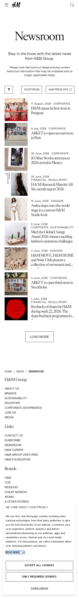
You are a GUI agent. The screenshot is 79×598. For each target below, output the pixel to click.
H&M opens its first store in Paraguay (50, 110)
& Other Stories (17, 501)
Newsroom (13, 445)
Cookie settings (39, 588)
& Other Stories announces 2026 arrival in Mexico (50, 160)
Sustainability (16, 398)
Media (9, 417)
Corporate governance (23, 407)
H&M (8, 477)
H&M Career (14, 449)
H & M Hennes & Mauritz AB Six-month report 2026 (52, 186)
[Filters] (9, 89)
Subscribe (13, 440)
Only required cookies (39, 576)
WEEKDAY (11, 487)
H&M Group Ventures (21, 454)
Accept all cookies (39, 565)
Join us (10, 412)
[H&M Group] (39, 5)
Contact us (14, 435)
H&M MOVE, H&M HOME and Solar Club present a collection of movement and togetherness (52, 262)
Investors (12, 403)
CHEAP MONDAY (16, 492)
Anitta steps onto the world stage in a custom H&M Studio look (50, 210)
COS (8, 482)
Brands (10, 393)
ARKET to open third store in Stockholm (52, 284)
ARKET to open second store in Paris (52, 135)
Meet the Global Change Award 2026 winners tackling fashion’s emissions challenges (52, 236)
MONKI (9, 496)
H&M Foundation (17, 459)
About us (12, 388)
